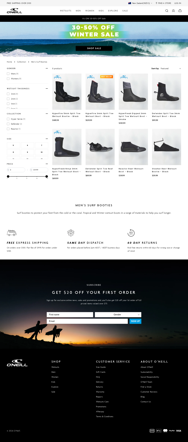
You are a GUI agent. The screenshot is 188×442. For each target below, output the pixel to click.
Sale (53, 391)
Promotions (101, 406)
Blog (143, 396)
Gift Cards (100, 372)
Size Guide (101, 367)
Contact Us (146, 401)
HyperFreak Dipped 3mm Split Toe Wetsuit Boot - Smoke (133, 116)
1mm (14, 103)
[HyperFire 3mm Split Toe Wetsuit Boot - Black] (100, 92)
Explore (54, 386)
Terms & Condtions (104, 416)
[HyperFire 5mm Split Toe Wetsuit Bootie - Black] (66, 92)
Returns (99, 386)
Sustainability (147, 372)
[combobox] (117, 314)
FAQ (98, 377)
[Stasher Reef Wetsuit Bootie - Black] (166, 147)
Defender (16, 124)
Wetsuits (55, 367)
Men (53, 372)
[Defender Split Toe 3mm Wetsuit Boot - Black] (166, 92)
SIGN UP (135, 321)
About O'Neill (147, 367)
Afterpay (100, 411)
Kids (53, 382)
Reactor (16, 128)
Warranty (100, 391)
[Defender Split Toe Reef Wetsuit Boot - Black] (100, 147)
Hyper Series (18, 119)
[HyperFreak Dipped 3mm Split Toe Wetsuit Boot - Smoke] (133, 92)
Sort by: (155, 68)
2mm (14, 98)
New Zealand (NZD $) (141, 3)
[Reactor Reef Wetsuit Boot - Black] (133, 147)
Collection (21, 62)
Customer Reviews (149, 391)
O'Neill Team (146, 382)
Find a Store (146, 386)
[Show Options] (138, 314)
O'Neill (17, 430)
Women (54, 377)
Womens (16, 78)
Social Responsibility (150, 377)
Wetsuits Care (102, 401)
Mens (14, 73)
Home (9, 62)
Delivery (99, 382)
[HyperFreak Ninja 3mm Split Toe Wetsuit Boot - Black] (66, 147)
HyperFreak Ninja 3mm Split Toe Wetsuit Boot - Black (66, 172)
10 (42, 152)
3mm (14, 93)
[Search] (167, 10)
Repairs (99, 396)
